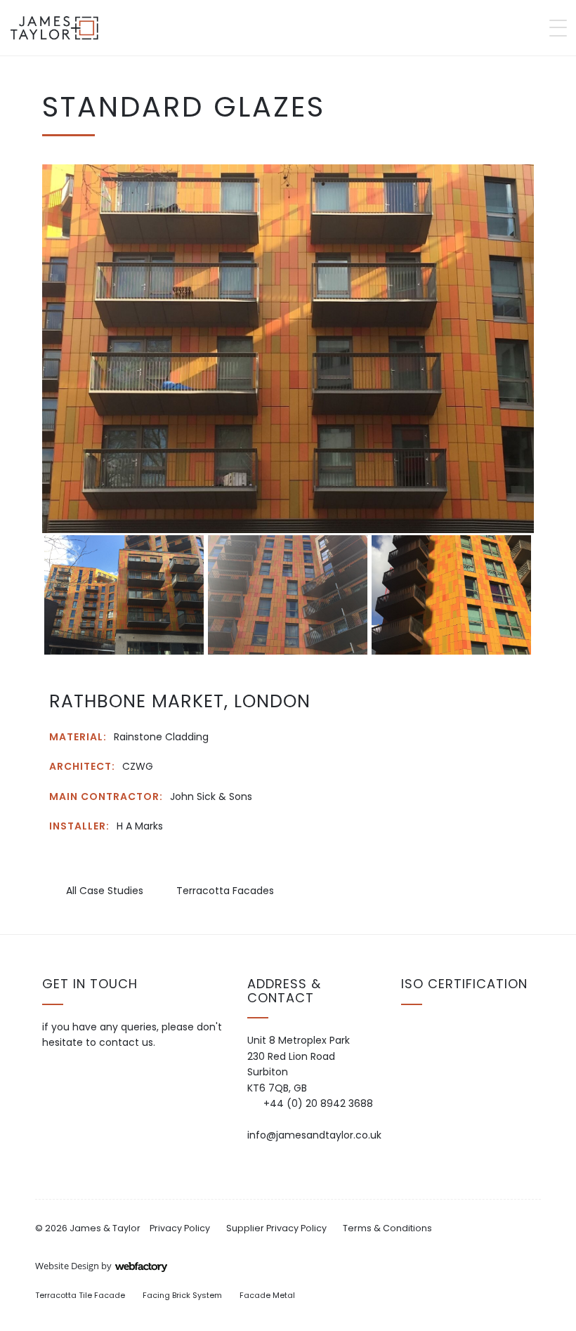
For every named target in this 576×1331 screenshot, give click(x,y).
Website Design (67, 1265)
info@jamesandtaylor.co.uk (314, 1135)
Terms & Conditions (387, 1228)
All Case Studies (103, 891)
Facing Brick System (182, 1295)
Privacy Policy (180, 1228)
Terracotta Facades (224, 891)
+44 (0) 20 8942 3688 (318, 1103)
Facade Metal (267, 1295)
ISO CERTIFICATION (464, 983)
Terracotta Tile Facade (80, 1295)
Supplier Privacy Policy (276, 1228)
